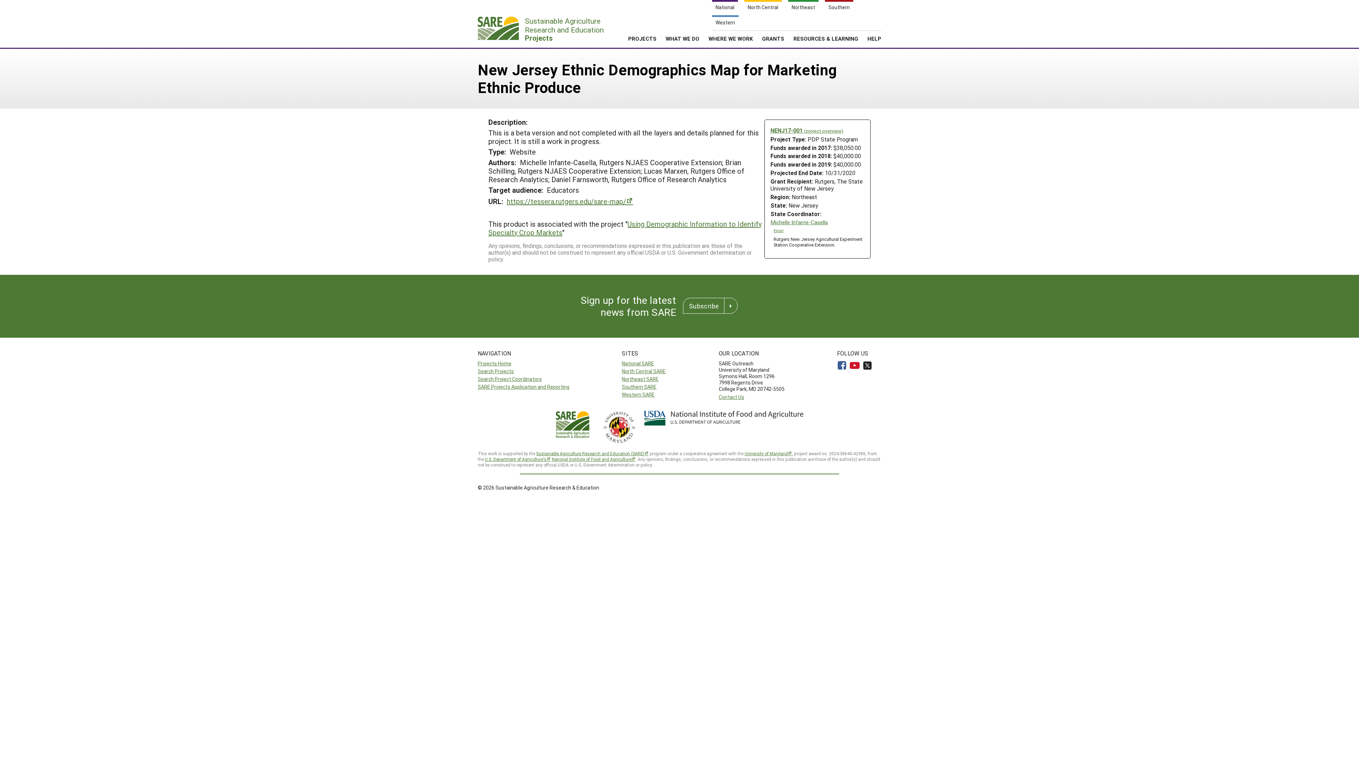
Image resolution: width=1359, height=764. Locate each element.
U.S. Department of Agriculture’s (515, 459)
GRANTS (773, 38)
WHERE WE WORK (731, 38)
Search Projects (496, 371)
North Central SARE (644, 371)
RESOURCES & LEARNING (825, 38)
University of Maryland (766, 453)
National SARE (638, 363)
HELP (874, 38)
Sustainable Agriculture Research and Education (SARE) (590, 453)
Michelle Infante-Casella (799, 222)
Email (779, 230)
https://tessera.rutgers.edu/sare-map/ (566, 201)
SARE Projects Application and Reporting (523, 386)
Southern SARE (639, 386)
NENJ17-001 (806, 130)
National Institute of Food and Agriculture (591, 459)
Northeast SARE (640, 379)
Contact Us (731, 397)
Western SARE (638, 394)
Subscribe (704, 306)
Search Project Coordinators (510, 379)
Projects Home (494, 363)
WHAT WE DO (682, 38)
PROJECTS (642, 38)
